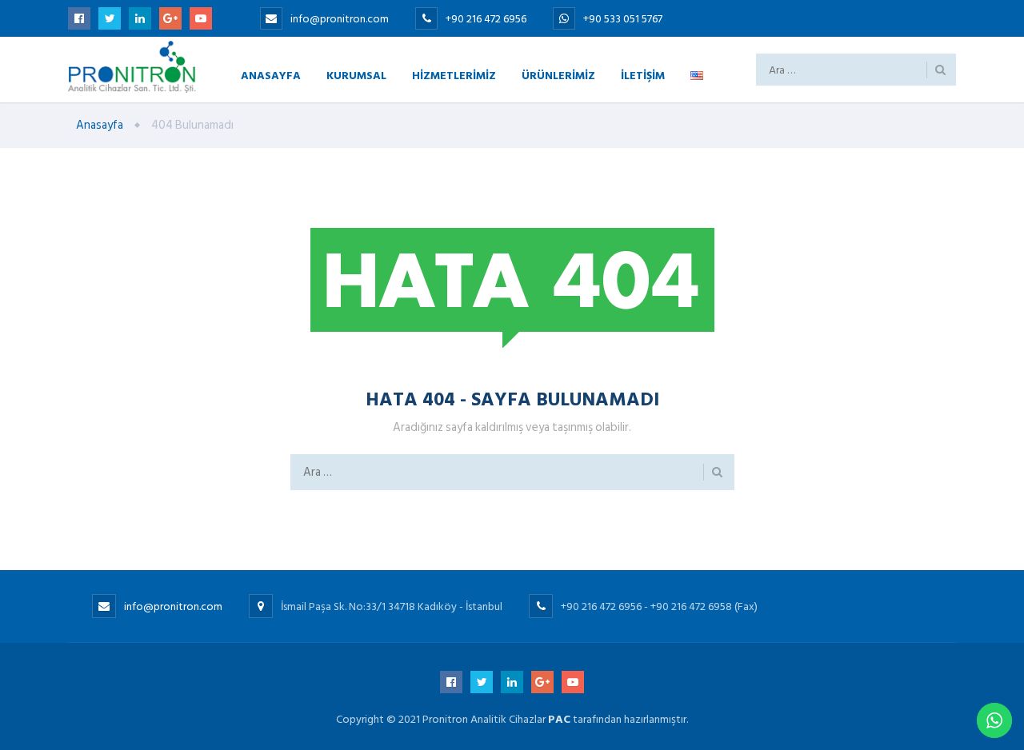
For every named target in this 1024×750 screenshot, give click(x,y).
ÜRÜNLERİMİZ (558, 74)
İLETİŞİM (643, 74)
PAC (559, 719)
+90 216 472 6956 (487, 19)
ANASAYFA (271, 74)
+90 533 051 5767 (622, 19)
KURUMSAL (356, 74)
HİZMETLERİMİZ (454, 74)
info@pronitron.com (339, 19)
